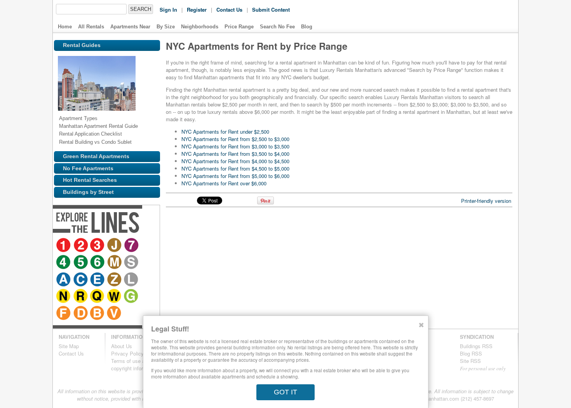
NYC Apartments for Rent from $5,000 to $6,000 (235, 176)
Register (197, 9)
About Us (121, 346)
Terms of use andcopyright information (134, 364)
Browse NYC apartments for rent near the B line (130, 296)
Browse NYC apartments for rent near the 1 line (64, 245)
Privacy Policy (127, 353)
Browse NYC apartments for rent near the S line (115, 262)
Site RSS (470, 360)
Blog (306, 27)
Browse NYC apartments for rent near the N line (113, 279)
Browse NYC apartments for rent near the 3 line (98, 245)
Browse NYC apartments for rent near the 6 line (81, 262)
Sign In (168, 9)
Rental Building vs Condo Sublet (95, 142)
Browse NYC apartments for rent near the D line (113, 296)
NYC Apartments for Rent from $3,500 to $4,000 (235, 153)
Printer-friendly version (486, 200)
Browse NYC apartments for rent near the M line (98, 262)
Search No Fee (277, 27)
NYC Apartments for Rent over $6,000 (223, 183)
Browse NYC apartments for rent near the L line (98, 279)
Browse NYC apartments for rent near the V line (147, 296)
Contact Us (229, 9)
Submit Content (271, 9)
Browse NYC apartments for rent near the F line (96, 296)
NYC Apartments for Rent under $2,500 (225, 131)
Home (65, 27)
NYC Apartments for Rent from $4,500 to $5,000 (235, 168)
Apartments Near (130, 27)
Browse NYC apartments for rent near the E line (64, 279)
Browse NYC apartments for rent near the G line (81, 296)
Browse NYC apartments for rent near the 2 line (81, 245)
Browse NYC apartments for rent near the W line (64, 296)
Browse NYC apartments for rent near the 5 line (64, 262)
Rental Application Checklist (90, 134)
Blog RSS (471, 353)
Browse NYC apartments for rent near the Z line (81, 279)
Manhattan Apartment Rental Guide (98, 126)
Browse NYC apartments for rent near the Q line (147, 279)
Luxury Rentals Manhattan (463, 16)
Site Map (69, 346)
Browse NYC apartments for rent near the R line (130, 279)
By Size (166, 27)
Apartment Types (78, 118)
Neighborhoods (199, 27)
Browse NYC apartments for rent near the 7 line (132, 245)
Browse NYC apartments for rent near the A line (130, 262)
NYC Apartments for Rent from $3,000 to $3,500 (235, 146)
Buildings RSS (476, 346)
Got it (285, 392)
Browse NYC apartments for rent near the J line (115, 245)
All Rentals (91, 27)
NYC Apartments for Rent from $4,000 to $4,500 (235, 161)
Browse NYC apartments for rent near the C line (147, 262)
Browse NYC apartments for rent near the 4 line (147, 245)
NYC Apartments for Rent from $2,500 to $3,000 (235, 139)
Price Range (239, 27)
